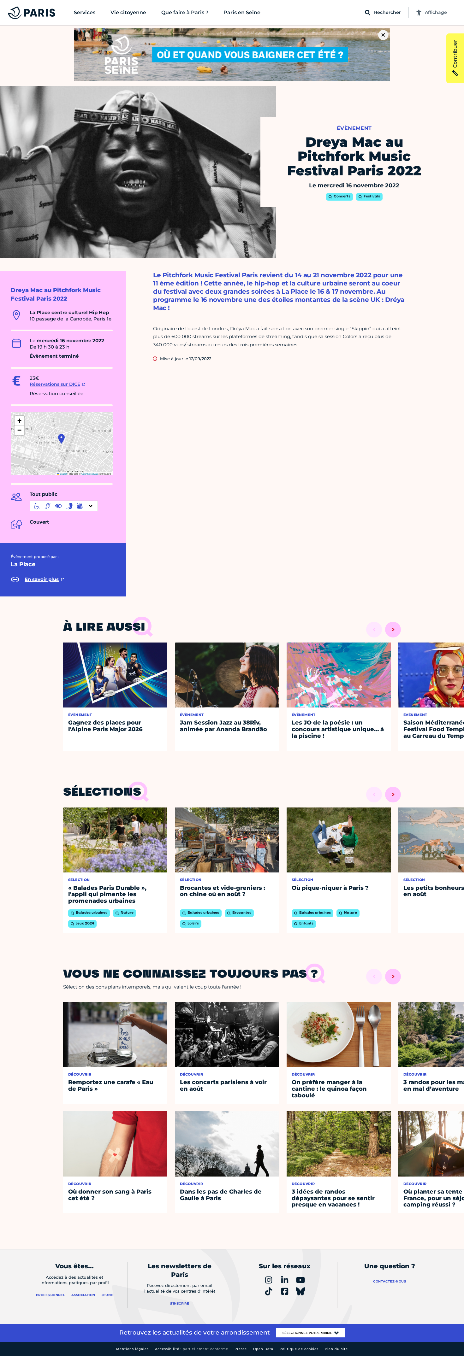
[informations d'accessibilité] (64, 506)
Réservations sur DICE (55, 384)
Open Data (263, 1349)
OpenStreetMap (89, 473)
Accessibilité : (191, 1349)
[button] (61, 439)
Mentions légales (132, 1349)
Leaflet (63, 473)
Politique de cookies (299, 1349)
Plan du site (336, 1349)
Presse (241, 1349)
